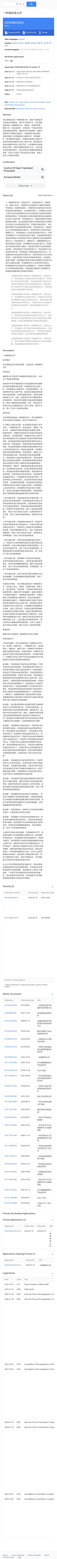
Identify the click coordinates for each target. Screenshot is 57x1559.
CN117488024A (11, 1146)
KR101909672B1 (11, 1070)
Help (19, 1557)
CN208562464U (11, 1117)
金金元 (21, 43)
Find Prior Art (31, 32)
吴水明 (46, 43)
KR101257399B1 (11, 1203)
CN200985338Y (11, 1013)
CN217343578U (11, 1109)
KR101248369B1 (11, 1198)
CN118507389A (11, 1102)
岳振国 (15, 43)
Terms (46, 1555)
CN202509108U (11, 1096)
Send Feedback (18, 1555)
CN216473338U (11, 1125)
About (5, 1555)
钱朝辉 (27, 43)
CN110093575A (11, 918)
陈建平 (39, 43)
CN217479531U (11, 1156)
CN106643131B (11, 1039)
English (22, 39)
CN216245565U (11, 1172)
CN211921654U (11, 1135)
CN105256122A (11, 1164)
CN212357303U (11, 1190)
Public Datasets (34, 1555)
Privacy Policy (8, 1557)
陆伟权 (33, 43)
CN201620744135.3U (13, 1231)
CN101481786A (11, 1021)
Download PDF (14, 32)
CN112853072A (11, 1076)
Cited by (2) (13, 102)
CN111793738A (11, 1062)
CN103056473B (11, 1005)
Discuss (41, 109)
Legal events (24, 102)
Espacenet (20, 109)
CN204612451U (11, 1047)
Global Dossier (31, 109)
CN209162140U (11, 1086)
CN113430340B (11, 1179)
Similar (44, 32)
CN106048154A (11, 898)
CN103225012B (11, 1031)
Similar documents (37, 102)
